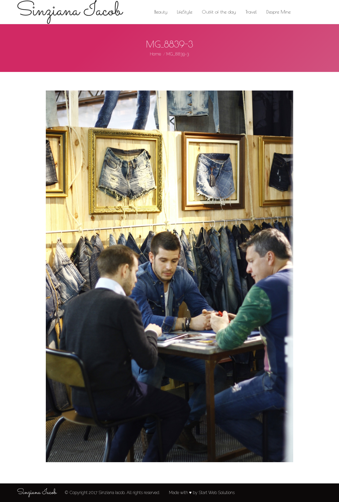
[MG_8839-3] (169, 276)
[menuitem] (160, 12)
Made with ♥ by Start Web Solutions (202, 492)
